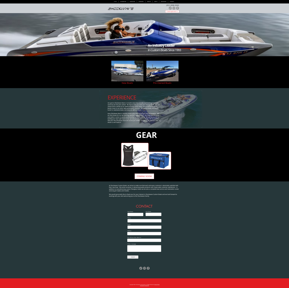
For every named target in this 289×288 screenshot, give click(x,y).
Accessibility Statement (144, 285)
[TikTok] (170, 8)
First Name (130, 211)
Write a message (131, 244)
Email (129, 224)
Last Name (148, 211)
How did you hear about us (134, 237)
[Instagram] (173, 8)
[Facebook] (177, 8)
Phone (129, 217)
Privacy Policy (157, 284)
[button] (132, 1)
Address (129, 230)
